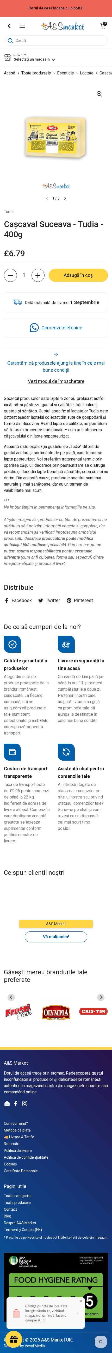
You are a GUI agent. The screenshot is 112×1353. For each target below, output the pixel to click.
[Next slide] (100, 997)
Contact (10, 1209)
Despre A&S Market (20, 1223)
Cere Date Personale (21, 1171)
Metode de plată (17, 1130)
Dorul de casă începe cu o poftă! (56, 8)
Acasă (9, 73)
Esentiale (66, 73)
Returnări (11, 1144)
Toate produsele (36, 73)
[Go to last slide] (11, 997)
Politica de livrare (18, 1150)
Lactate (87, 73)
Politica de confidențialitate (26, 1157)
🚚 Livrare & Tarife (19, 1137)
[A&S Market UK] (62, 26)
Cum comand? (16, 1123)
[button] (103, 26)
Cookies (10, 1164)
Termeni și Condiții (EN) (23, 1230)
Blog (7, 1216)
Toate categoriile (18, 1196)
